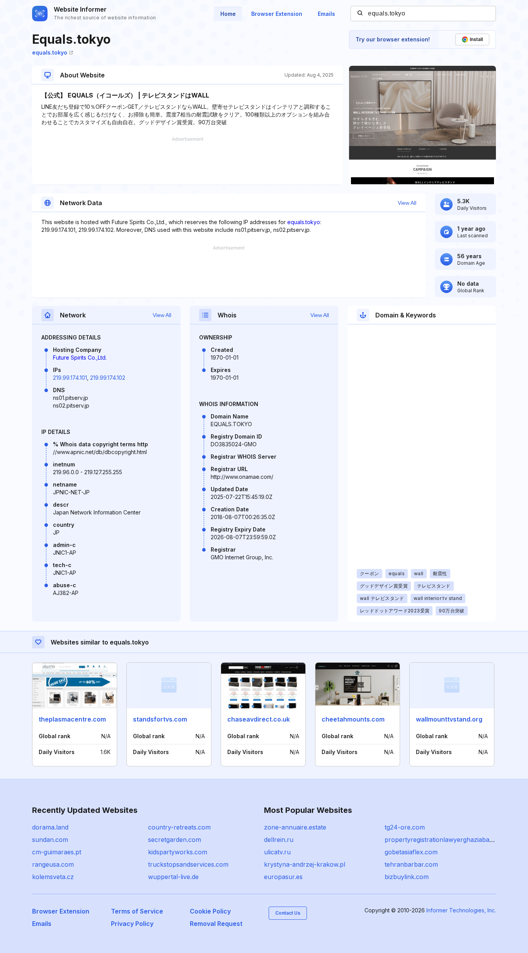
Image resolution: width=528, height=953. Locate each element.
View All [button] (407, 203)
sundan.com (50, 839)
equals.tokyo (49, 52)
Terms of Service (137, 911)
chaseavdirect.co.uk (258, 719)
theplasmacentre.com (72, 719)
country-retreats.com (179, 827)
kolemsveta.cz (53, 877)
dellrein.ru (278, 839)
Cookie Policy (210, 911)
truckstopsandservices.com (188, 864)
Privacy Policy (132, 923)
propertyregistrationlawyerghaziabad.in (442, 839)
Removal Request (216, 923)
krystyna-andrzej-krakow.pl (304, 864)
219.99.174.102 (107, 377)
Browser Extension (276, 13)
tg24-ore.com (405, 827)
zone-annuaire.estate (295, 827)
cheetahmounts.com (353, 719)
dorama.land (50, 827)
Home (228, 13)
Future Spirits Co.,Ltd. (80, 357)
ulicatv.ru (277, 852)
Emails (326, 13)
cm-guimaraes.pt (56, 852)
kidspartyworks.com (177, 852)
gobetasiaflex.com (411, 852)
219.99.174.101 (70, 377)
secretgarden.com (174, 839)
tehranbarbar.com (411, 864)
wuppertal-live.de (173, 877)
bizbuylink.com (407, 877)
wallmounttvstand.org (449, 719)
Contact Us (287, 913)
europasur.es (283, 877)
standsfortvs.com (160, 719)
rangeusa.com (53, 864)
